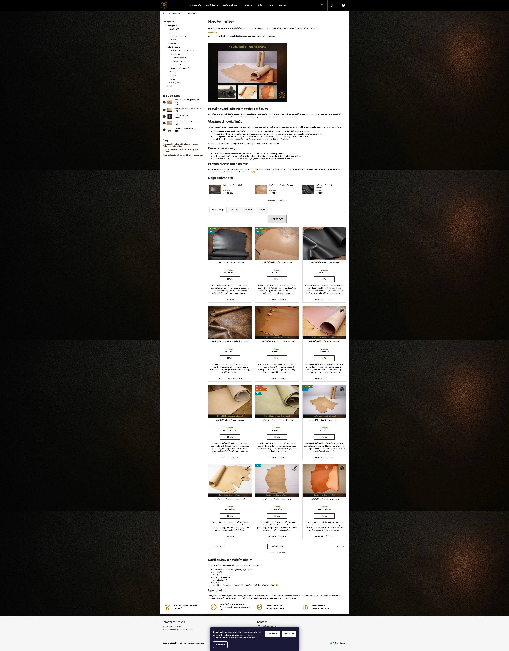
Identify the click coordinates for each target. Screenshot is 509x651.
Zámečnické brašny (178, 65)
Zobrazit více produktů (276, 200)
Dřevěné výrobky (174, 82)
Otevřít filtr (277, 219)
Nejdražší (248, 210)
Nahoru (217, 546)
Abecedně (262, 210)
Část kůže (282, 299)
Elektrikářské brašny (178, 57)
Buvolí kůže (174, 32)
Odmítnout (272, 633)
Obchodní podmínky (173, 626)
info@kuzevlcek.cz (268, 626)
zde (253, 637)
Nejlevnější (234, 210)
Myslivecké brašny (177, 61)
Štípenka (173, 40)
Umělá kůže (171, 43)
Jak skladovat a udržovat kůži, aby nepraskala (183, 155)
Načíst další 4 (277, 546)
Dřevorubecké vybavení (179, 68)
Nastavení (220, 644)
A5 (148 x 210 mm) (235, 378)
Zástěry (173, 75)
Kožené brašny (176, 54)
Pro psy (173, 79)
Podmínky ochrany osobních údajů (178, 629)
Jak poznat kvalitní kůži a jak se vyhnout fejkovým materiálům (180, 145)
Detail (230, 279)
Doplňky (170, 86)
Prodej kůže (172, 25)
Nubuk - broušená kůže (179, 36)
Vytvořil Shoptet (339, 643)
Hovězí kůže (175, 29)
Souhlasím (289, 633)
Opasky (173, 72)
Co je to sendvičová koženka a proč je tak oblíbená (180, 150)
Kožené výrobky (173, 47)
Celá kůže (230, 299)
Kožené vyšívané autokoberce (182, 50)
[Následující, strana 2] (337, 546)
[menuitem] (195, 5)
